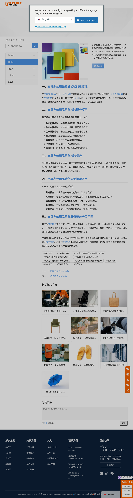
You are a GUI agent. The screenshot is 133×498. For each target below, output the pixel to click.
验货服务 (52, 224)
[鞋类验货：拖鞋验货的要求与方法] (84, 356)
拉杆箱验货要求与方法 (114, 365)
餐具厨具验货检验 (58, 276)
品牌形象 (48, 98)
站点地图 (51, 464)
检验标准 (67, 242)
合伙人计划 (51, 447)
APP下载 (51, 453)
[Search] (35, 45)
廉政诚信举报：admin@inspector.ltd (76, 476)
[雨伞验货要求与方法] (55, 383)
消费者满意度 (116, 94)
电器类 (11, 69)
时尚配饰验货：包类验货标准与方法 (115, 311)
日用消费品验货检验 (59, 271)
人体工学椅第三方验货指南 (85, 311)
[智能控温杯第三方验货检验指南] (114, 329)
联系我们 (30, 464)
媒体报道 (30, 453)
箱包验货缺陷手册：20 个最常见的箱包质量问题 (56, 311)
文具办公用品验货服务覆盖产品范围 (70, 216)
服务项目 (50, 242)
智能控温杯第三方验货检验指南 (115, 338)
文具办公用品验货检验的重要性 (68, 86)
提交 (123, 423)
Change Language (86, 20)
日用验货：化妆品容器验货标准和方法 (56, 365)
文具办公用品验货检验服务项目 (68, 109)
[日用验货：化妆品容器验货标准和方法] (55, 356)
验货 (77, 98)
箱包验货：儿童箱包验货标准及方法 (85, 338)
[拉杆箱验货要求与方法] (114, 356)
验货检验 (67, 94)
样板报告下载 (52, 458)
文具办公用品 (50, 94)
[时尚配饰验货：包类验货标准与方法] (114, 302)
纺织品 (11, 55)
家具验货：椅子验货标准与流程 (56, 338)
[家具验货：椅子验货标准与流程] (55, 329)
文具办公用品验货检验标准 (65, 155)
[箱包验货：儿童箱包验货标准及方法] (84, 329)
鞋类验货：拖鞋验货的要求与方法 (85, 365)
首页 (7, 40)
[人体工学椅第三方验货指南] (84, 302)
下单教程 (30, 469)
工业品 (11, 75)
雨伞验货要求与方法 (55, 392)
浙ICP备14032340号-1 (82, 494)
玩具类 (11, 82)
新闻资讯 (30, 458)
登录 (45, 423)
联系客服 (98, 66)
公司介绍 (30, 447)
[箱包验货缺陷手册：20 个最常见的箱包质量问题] (55, 302)
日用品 (11, 62)
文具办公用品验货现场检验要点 (68, 179)
